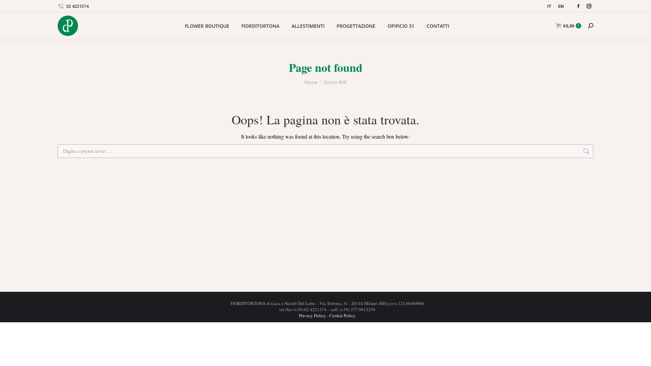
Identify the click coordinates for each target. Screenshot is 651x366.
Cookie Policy (342, 315)
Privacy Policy (312, 315)
